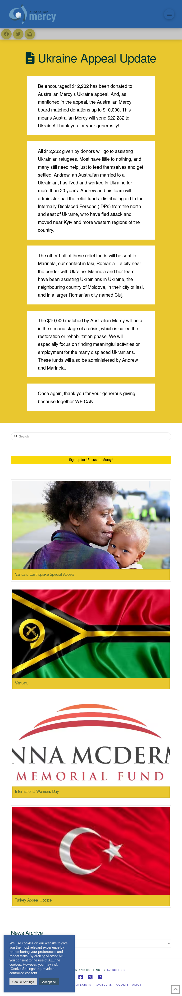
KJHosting (116, 970)
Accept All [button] (49, 981)
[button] (169, 14)
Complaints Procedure (91, 984)
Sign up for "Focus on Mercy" (91, 459)
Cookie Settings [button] (23, 981)
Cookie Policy (129, 984)
